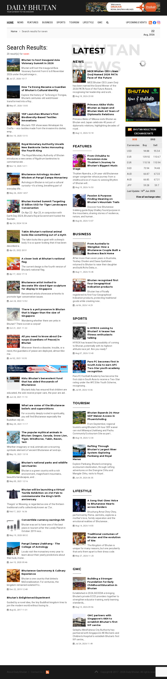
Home (10, 22)
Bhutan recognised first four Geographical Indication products (102, 283)
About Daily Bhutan (17, 672)
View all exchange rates (148, 197)
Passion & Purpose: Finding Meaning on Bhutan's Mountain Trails (103, 199)
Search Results (26, 47)
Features (32, 22)
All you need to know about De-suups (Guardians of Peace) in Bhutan (42, 339)
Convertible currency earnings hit (43, 519)
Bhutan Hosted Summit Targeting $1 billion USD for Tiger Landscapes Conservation (44, 204)
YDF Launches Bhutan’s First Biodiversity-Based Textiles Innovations (40, 117)
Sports (61, 22)
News (20, 22)
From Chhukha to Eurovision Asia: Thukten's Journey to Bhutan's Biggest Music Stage (95, 162)
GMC (100, 22)
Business (47, 22)
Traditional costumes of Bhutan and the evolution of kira (104, 537)
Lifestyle (88, 22)
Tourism (74, 22)
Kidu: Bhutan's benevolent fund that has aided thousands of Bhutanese (42, 381)
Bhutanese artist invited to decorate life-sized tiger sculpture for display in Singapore (44, 285)
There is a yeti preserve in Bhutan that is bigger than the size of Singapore (43, 312)
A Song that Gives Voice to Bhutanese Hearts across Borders (102, 504)
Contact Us (37, 672)
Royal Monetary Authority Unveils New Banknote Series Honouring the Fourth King (43, 147)
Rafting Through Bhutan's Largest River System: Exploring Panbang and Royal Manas (94, 453)
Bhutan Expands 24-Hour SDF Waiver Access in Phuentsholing (103, 416)
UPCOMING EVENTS (136, 22)
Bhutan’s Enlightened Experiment (28, 597)
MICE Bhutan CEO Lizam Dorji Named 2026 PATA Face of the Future (102, 74)
